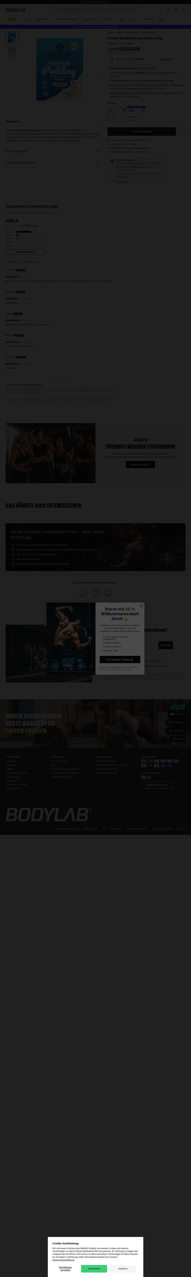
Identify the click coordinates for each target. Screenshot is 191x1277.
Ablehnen (123, 1268)
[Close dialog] (141, 605)
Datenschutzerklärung (63, 1260)
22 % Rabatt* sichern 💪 (120, 659)
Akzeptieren (94, 1268)
